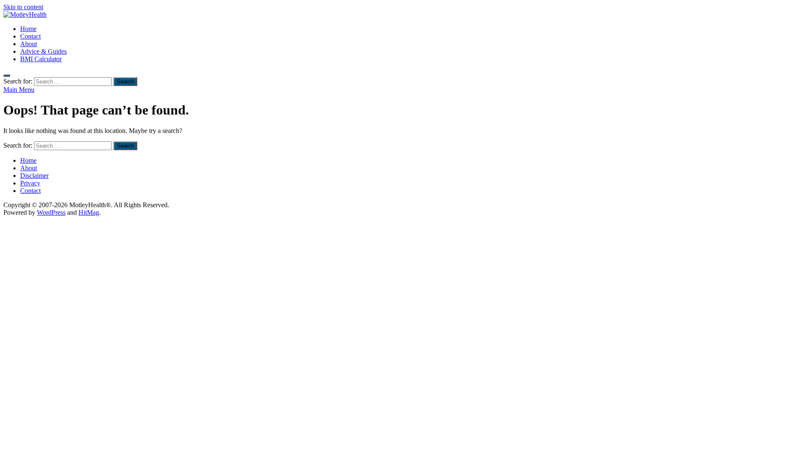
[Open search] (6, 75)
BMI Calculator (41, 58)
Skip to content (23, 6)
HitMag (89, 212)
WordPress (51, 212)
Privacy (30, 183)
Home (28, 28)
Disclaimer (34, 175)
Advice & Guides (43, 51)
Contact (30, 36)
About (28, 43)
